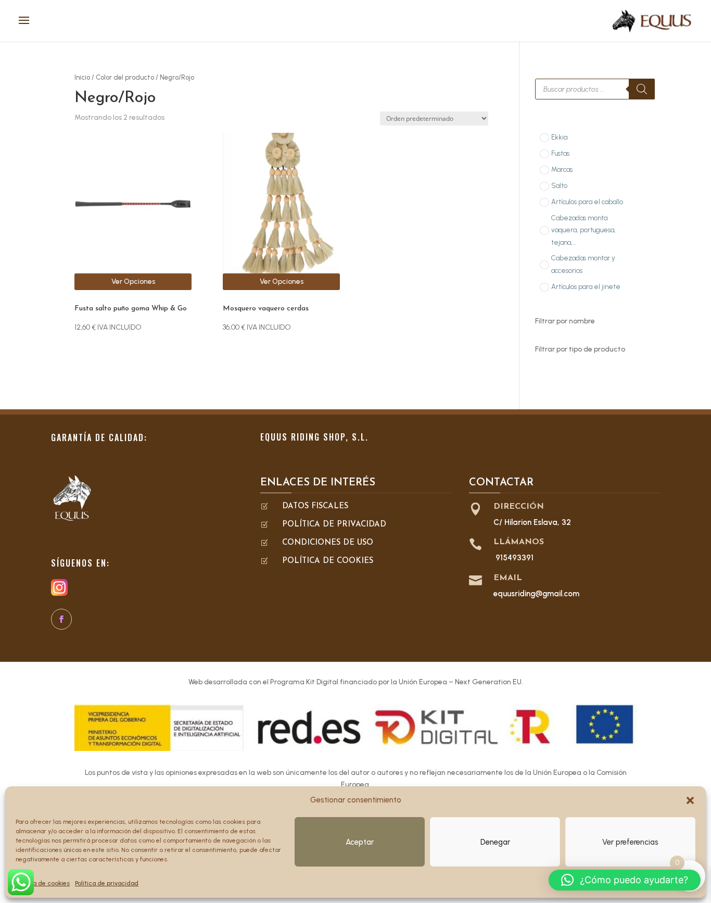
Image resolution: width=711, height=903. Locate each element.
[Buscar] (642, 89)
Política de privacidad (106, 883)
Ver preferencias (630, 842)
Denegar (495, 842)
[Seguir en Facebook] (61, 619)
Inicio (82, 77)
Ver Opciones (133, 281)
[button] (690, 800)
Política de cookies (43, 883)
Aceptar (360, 842)
